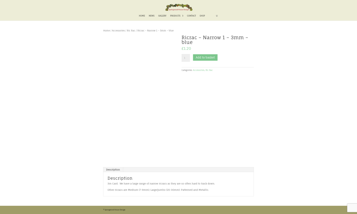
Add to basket (205, 57)
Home (106, 30)
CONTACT (191, 16)
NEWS (152, 16)
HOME (142, 16)
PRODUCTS (175, 16)
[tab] (113, 169)
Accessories (118, 30)
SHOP (202, 16)
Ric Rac (131, 30)
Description (113, 169)
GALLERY (162, 16)
